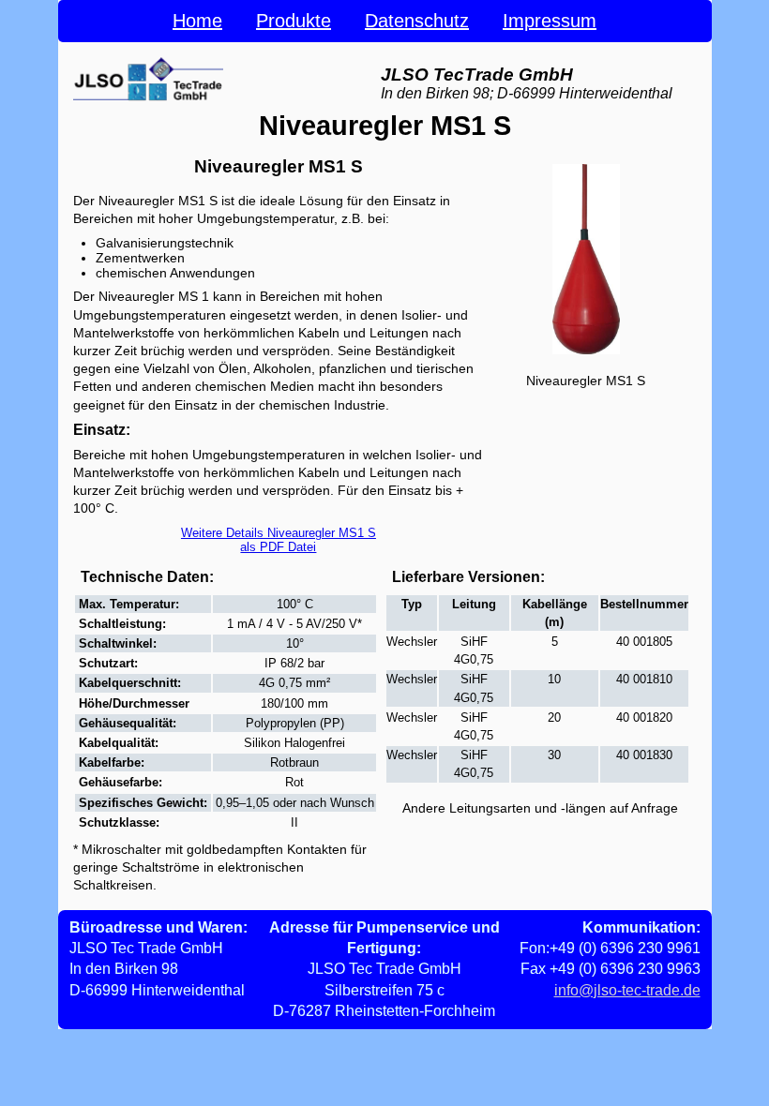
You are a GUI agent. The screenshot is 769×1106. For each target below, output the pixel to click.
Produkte (293, 20)
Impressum (549, 20)
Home (197, 20)
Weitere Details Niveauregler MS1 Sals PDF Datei (278, 540)
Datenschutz (417, 20)
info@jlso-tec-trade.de (627, 990)
